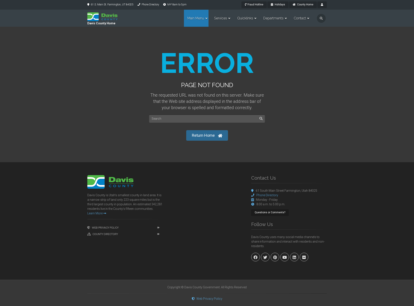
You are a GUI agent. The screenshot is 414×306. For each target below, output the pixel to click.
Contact (300, 18)
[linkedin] (294, 257)
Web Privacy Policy (105, 227)
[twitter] (265, 257)
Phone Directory (150, 4)
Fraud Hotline (255, 4)
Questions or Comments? (270, 212)
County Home (304, 4)
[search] (321, 18)
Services (220, 18)
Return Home (203, 135)
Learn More (95, 213)
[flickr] (304, 257)
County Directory (105, 234)
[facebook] (255, 257)
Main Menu (195, 18)
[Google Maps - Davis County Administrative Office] (207, 207)
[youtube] (284, 257)
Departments (273, 18)
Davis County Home (101, 23)
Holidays (279, 4)
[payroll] (322, 5)
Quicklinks (245, 18)
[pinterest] (275, 257)
